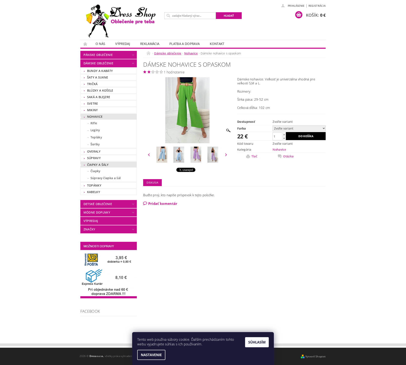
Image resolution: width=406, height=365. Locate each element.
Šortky (95, 144)
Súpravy (94, 158)
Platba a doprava (184, 44)
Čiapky (95, 171)
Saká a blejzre (98, 97)
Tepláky (96, 137)
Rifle (94, 123)
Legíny (95, 130)
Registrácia (317, 6)
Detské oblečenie (98, 204)
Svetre (92, 103)
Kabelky (93, 192)
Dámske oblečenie (98, 63)
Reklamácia (149, 44)
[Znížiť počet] (284, 138)
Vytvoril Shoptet (315, 356)
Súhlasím (257, 342)
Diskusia (152, 182)
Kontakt (217, 44)
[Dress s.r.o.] (121, 22)
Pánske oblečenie (98, 55)
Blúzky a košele (100, 90)
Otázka (288, 156)
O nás (100, 44)
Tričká (92, 84)
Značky (89, 229)
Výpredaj (122, 44)
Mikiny (92, 110)
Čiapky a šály (97, 165)
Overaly (93, 151)
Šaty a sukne (97, 77)
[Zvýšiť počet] (284, 134)
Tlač (254, 156)
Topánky (94, 185)
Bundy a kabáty (100, 71)
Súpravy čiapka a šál (106, 178)
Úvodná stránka (85, 43)
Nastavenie (151, 355)
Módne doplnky (97, 212)
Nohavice (95, 117)
